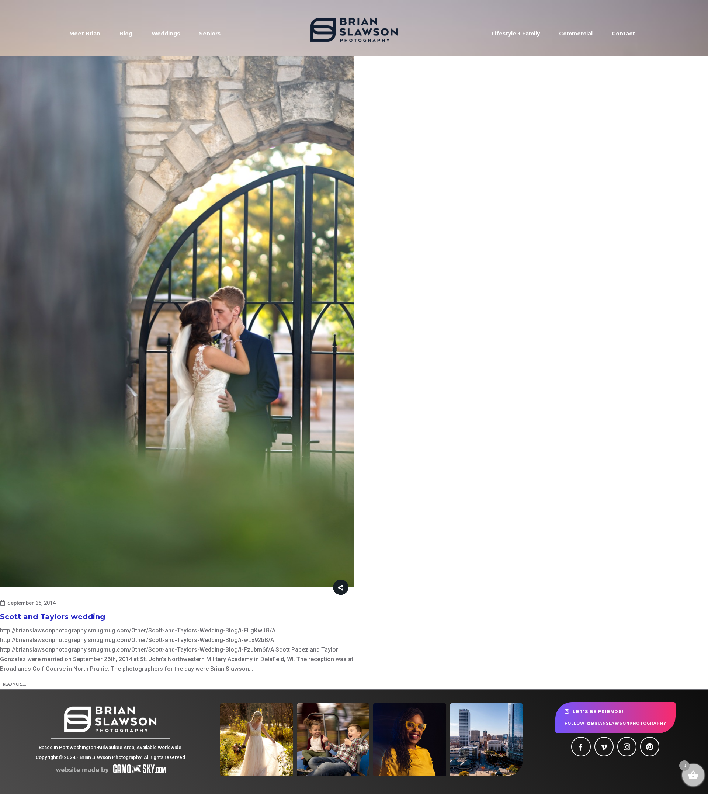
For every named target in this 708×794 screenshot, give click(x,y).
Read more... (14, 684)
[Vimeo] (604, 746)
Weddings (166, 33)
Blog (125, 33)
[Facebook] (581, 746)
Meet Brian (84, 33)
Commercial (576, 33)
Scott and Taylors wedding (52, 616)
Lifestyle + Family (516, 33)
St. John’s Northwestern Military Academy (196, 659)
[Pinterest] (650, 746)
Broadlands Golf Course (33, 668)
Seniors (210, 33)
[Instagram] (627, 746)
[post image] (177, 321)
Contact (623, 33)
